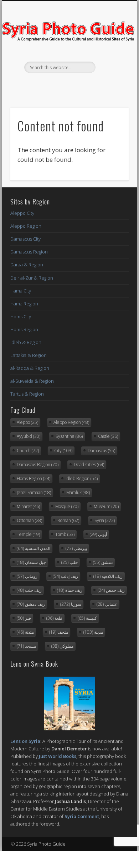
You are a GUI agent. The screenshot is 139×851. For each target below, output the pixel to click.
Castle (108, 436)
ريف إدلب (65, 576)
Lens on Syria (25, 741)
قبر (24, 618)
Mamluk (78, 492)
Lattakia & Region (28, 355)
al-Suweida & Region (32, 381)
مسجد (26, 646)
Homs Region (24, 329)
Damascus (101, 451)
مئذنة (25, 632)
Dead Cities (89, 464)
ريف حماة (69, 590)
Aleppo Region (25, 226)
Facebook (54, 85)
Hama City (20, 290)
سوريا (70, 604)
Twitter (68, 85)
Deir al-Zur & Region (31, 278)
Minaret (28, 506)
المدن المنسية (33, 548)
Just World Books (57, 756)
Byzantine (69, 436)
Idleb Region (82, 478)
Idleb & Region (25, 342)
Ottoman (29, 520)
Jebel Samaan (34, 492)
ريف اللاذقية (108, 576)
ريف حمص (111, 590)
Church (28, 451)
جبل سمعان (31, 562)
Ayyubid (28, 436)
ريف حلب (29, 590)
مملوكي (62, 646)
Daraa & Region (26, 264)
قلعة (54, 618)
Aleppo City (22, 213)
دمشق (103, 562)
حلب (69, 562)
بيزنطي (76, 548)
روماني (27, 576)
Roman (68, 520)
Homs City (20, 316)
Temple (28, 534)
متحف (58, 632)
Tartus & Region (27, 394)
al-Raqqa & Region (29, 368)
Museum (106, 506)
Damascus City (25, 239)
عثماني (107, 604)
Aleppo (27, 422)
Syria (104, 520)
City (63, 451)
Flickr (83, 85)
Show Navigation (111, 64)
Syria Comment (82, 816)
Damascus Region (29, 251)
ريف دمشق (31, 604)
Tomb (64, 534)
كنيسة (87, 618)
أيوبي (98, 534)
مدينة (93, 632)
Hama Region (24, 303)
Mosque (66, 506)
